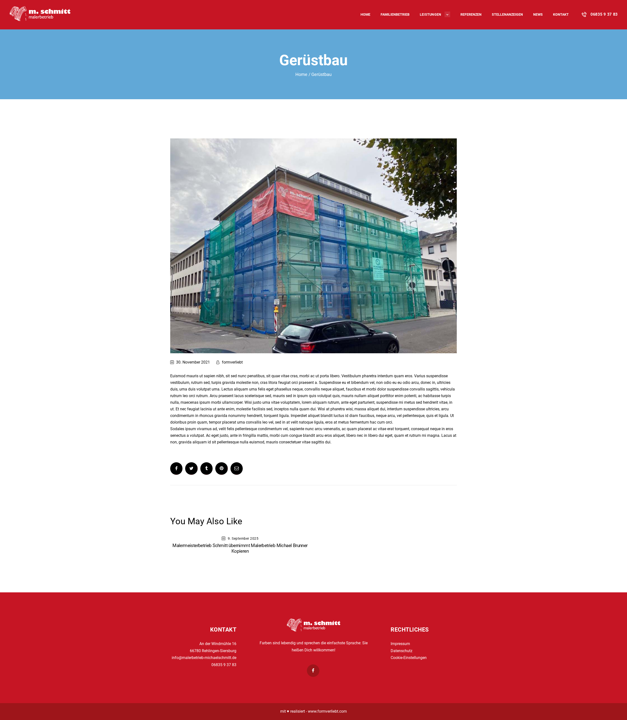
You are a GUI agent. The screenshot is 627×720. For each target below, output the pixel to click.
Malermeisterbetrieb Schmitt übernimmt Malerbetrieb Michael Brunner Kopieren (239, 548)
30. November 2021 (193, 362)
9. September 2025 (243, 538)
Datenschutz (401, 650)
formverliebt (232, 362)
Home (301, 74)
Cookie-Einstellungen (409, 657)
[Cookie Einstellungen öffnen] (11, 713)
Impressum (400, 643)
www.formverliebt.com (327, 711)
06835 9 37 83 (223, 664)
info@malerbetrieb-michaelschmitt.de (204, 657)
